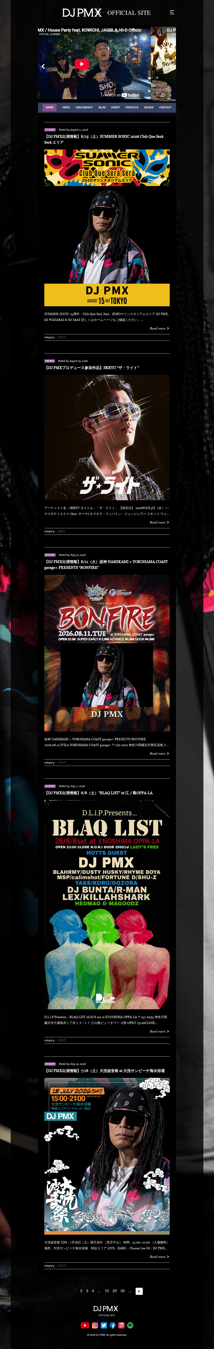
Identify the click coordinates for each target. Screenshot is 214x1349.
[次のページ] (139, 1291)
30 (123, 1291)
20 (115, 1291)
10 (107, 1291)
